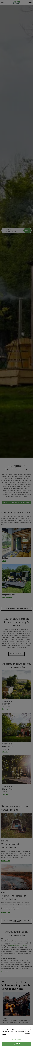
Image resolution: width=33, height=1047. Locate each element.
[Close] (31, 1027)
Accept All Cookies (16, 1043)
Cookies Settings (16, 1039)
